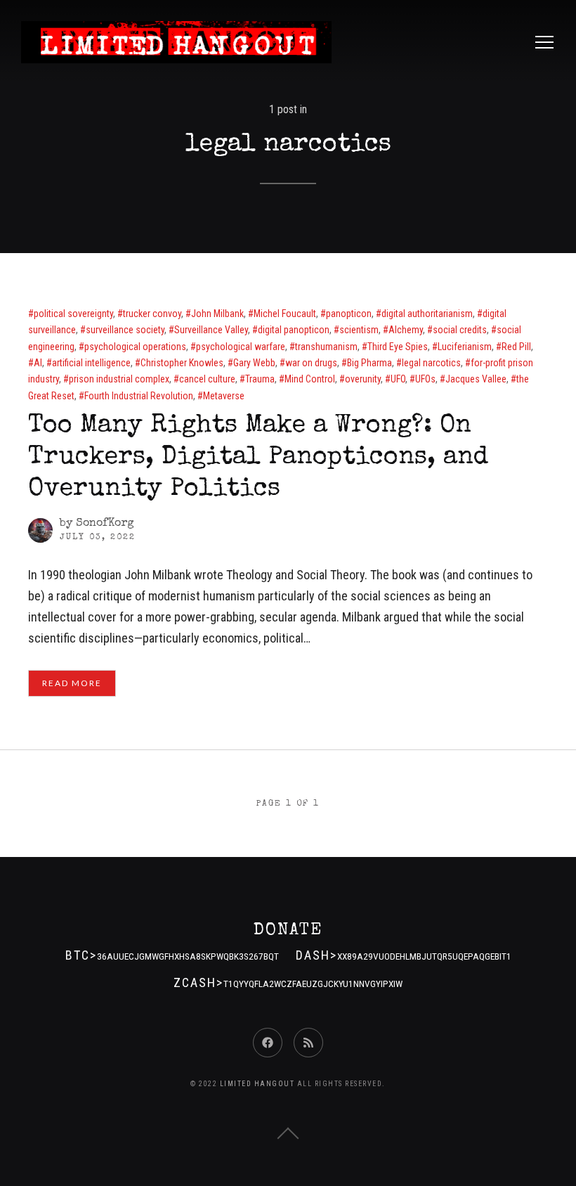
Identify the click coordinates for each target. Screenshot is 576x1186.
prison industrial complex (119, 379)
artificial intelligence (91, 362)
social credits (460, 329)
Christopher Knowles (181, 362)
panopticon (349, 313)
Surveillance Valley (211, 329)
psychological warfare (240, 346)
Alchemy (405, 329)
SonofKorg (105, 523)
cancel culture (207, 379)
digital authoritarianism (427, 313)
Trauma (260, 379)
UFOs (425, 379)
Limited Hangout (257, 1084)
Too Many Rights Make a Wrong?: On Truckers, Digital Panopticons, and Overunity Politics (258, 458)
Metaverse (223, 395)
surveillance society (125, 329)
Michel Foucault (285, 313)
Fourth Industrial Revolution (138, 395)
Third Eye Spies (397, 346)
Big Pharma (369, 362)
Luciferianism (465, 346)
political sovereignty (73, 313)
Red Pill (516, 346)
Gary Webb (254, 362)
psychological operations (135, 346)
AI (38, 362)
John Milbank (217, 313)
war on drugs (311, 362)
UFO (398, 379)
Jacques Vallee (475, 379)
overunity (363, 379)
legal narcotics (431, 362)
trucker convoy (152, 313)
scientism (359, 329)
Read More (72, 683)
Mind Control (309, 379)
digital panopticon (293, 329)
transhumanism (326, 346)
